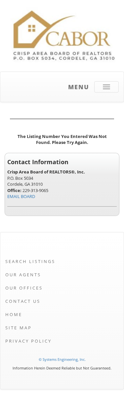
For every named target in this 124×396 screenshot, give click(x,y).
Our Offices (24, 288)
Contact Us (22, 301)
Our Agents (23, 275)
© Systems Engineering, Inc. (62, 359)
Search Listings (30, 261)
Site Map (18, 328)
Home (13, 314)
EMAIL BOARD (21, 196)
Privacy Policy (28, 341)
